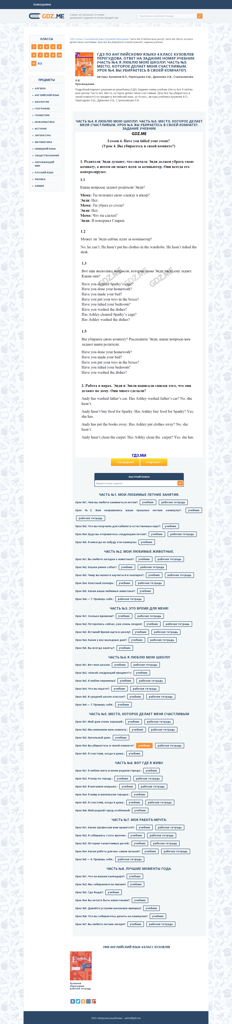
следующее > (154, 462)
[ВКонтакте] (73, 1001)
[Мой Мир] (88, 1001)
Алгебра (40, 88)
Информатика (45, 122)
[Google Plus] (94, 1001)
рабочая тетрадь (173, 502)
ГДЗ (72, 39)
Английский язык (94, 39)
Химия (39, 185)
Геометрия (42, 115)
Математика (43, 142)
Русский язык (44, 172)
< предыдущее (125, 462)
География (42, 108)
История (41, 128)
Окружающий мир (44, 163)
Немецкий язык (45, 148)
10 (59, 55)
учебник (148, 502)
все (40, 63)
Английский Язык (47, 95)
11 (34, 63)
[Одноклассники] (83, 1001)
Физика (40, 179)
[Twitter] (78, 1001)
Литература (43, 135)
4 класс (79, 39)
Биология (42, 101)
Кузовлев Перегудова (117, 39)
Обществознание (47, 155)
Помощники (42, 4)
